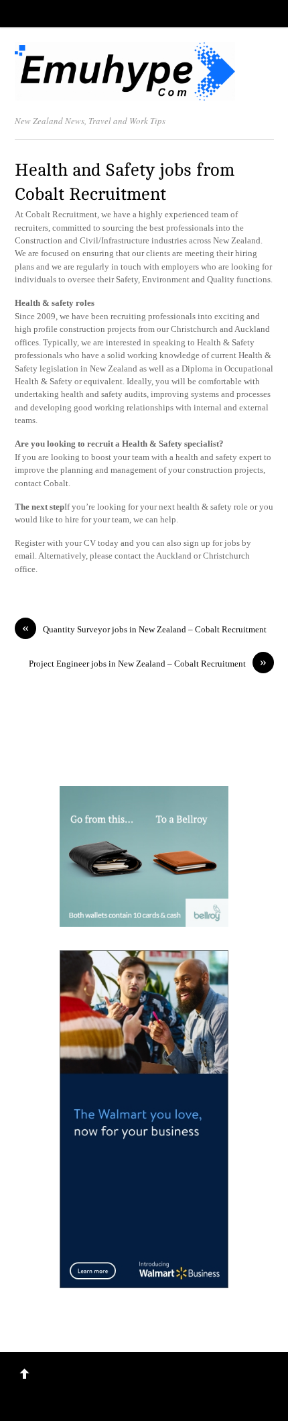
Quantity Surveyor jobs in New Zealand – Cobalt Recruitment (144, 628)
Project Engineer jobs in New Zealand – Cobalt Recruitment (148, 663)
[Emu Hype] (125, 93)
